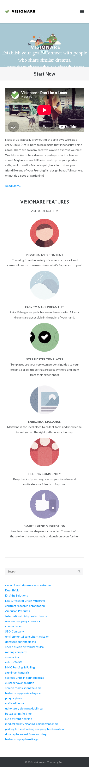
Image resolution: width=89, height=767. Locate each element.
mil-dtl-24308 (14, 662)
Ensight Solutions (16, 595)
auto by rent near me (18, 718)
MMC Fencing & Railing (20, 667)
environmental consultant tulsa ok (27, 636)
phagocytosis (14, 698)
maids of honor (14, 703)
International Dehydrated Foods (26, 616)
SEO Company (14, 631)
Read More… (13, 185)
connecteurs (13, 626)
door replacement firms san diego (26, 734)
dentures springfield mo (20, 641)
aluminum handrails (17, 672)
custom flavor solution (19, 682)
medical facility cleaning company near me (32, 724)
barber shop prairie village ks (23, 693)
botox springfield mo (18, 713)
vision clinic (12, 657)
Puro (61, 762)
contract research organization (25, 605)
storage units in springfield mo (24, 677)
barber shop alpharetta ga (21, 739)
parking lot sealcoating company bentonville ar (35, 729)
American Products (17, 611)
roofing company (16, 652)
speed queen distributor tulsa (24, 647)
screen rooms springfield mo (23, 688)
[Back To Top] (79, 757)
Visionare (39, 762)
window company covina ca (22, 621)
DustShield (12, 590)
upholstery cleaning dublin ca (24, 708)
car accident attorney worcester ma (28, 585)
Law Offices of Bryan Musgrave (25, 600)
